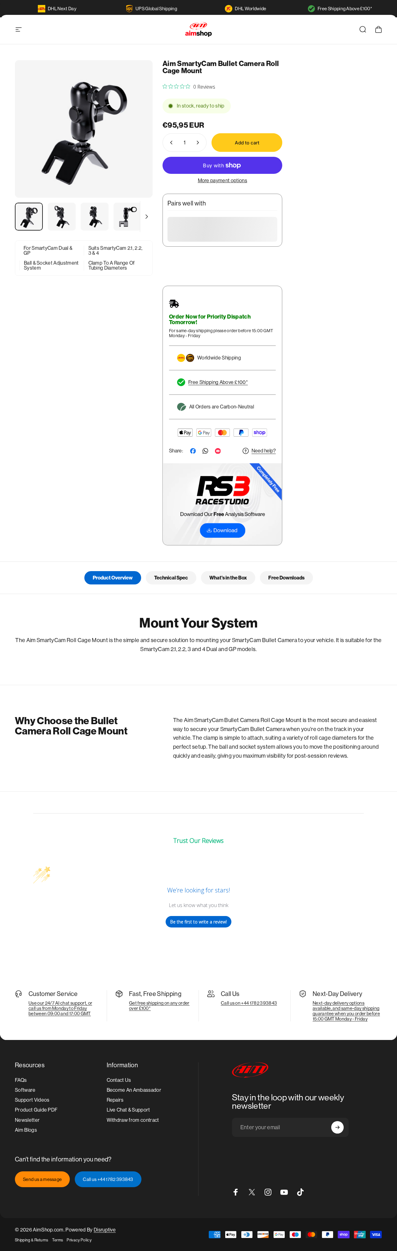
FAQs (21, 1080)
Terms (57, 1240)
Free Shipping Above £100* (345, 8)
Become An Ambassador (134, 1090)
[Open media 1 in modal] (84, 129)
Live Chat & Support (128, 1110)
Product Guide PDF (36, 1110)
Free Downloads (286, 578)
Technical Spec (171, 578)
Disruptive (105, 1230)
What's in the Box (228, 578)
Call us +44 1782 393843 (108, 1179)
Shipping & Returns (31, 1240)
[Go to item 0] (29, 217)
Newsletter (27, 1120)
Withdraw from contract (133, 1120)
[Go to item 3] (95, 217)
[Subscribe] (337, 1127)
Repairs (115, 1100)
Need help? (264, 451)
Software (25, 1090)
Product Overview (113, 578)
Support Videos (32, 1100)
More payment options (222, 180)
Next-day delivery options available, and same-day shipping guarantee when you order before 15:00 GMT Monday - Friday (346, 1010)
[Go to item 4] (127, 217)
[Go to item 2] (62, 217)
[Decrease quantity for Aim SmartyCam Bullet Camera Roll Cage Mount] (170, 143)
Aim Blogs (26, 1130)
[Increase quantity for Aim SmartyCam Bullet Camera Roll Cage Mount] (199, 143)
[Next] (136, 139)
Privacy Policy (79, 1240)
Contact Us (119, 1080)
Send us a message (42, 1179)
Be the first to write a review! (198, 922)
